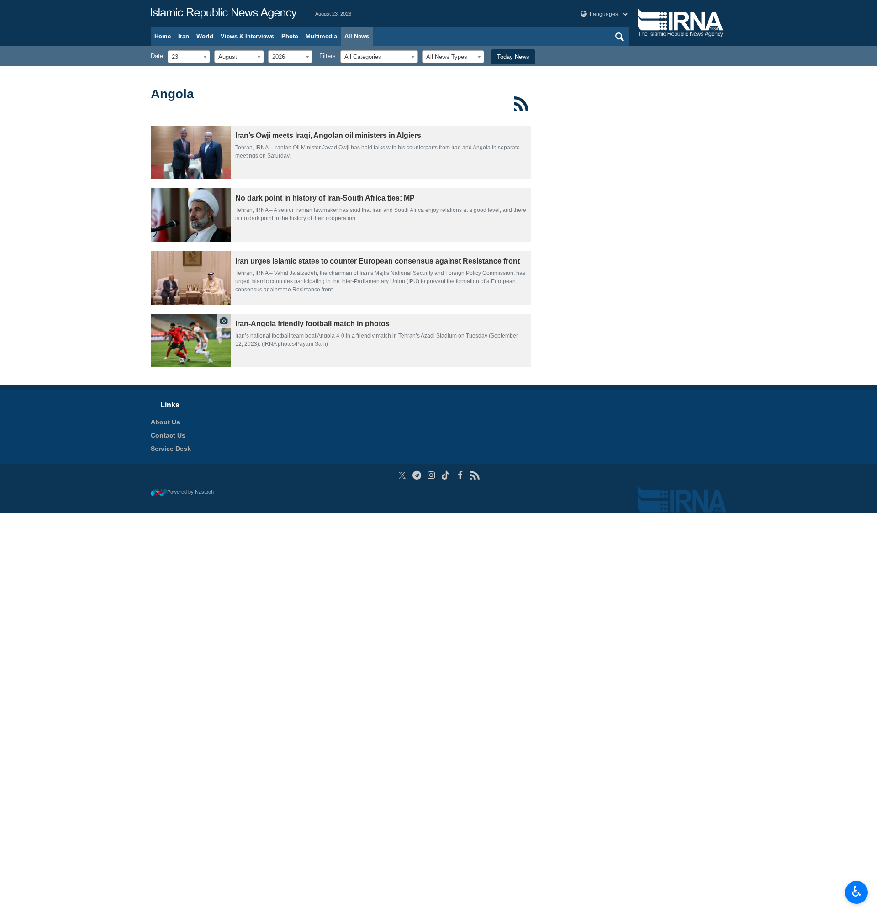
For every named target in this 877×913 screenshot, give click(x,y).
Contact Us (168, 435)
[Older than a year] (191, 152)
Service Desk (171, 448)
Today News (513, 56)
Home (162, 36)
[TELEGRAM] (417, 475)
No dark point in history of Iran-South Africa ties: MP (325, 198)
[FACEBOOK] (460, 475)
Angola (172, 94)
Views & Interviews (247, 36)
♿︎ (856, 891)
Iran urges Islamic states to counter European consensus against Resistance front (377, 261)
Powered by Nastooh (190, 492)
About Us (165, 422)
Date (157, 56)
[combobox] (189, 56)
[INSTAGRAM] (431, 475)
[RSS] (521, 103)
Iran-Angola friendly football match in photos (312, 323)
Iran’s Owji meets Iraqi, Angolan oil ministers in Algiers (328, 135)
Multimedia (321, 36)
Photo (289, 36)
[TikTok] (446, 475)
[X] (402, 475)
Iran (183, 36)
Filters (327, 56)
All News (356, 36)
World (204, 36)
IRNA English (224, 14)
